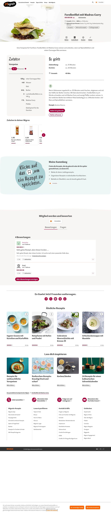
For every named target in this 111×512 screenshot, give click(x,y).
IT (103, 449)
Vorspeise (70, 27)
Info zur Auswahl (25, 69)
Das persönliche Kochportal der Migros (18, 392)
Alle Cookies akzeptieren (93, 507)
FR (100, 449)
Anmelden (101, 2)
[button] (19, 243)
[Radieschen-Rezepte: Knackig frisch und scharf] (43, 372)
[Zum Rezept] (18, 329)
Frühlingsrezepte (93, 27)
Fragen (63, 227)
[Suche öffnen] (93, 2)
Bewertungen (51, 227)
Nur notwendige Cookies (77, 507)
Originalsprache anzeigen (39, 256)
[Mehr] (93, 259)
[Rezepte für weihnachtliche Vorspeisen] (18, 372)
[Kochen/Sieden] (68, 372)
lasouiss (25, 242)
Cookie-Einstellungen (65, 432)
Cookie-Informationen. (51, 510)
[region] (55, 507)
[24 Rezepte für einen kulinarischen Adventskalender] (93, 372)
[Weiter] (43, 135)
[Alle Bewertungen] (68, 17)
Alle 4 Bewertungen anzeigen (27, 279)
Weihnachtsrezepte (81, 27)
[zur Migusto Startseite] (10, 3)
